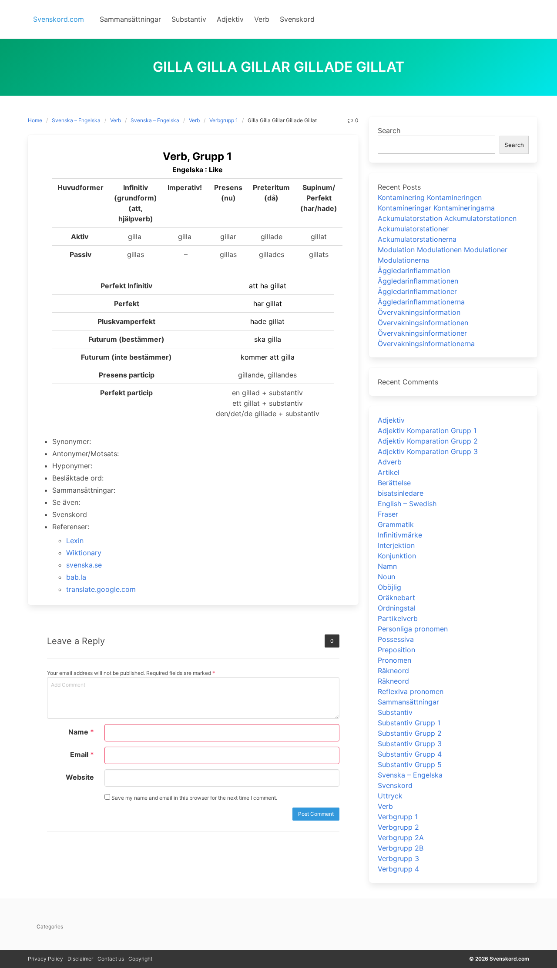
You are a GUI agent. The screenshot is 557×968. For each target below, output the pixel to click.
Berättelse (394, 482)
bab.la (76, 577)
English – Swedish (407, 503)
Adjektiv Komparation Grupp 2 (428, 441)
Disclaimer (80, 958)
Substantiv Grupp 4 (410, 754)
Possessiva (396, 639)
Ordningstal (397, 608)
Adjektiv (391, 420)
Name (81, 732)
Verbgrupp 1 (223, 120)
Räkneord (393, 670)
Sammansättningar (408, 702)
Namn (387, 566)
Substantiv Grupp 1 (409, 722)
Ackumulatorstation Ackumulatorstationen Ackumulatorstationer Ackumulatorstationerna (447, 229)
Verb (115, 120)
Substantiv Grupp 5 (410, 764)
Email (82, 754)
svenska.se (84, 565)
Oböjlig (389, 587)
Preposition (396, 649)
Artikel (388, 472)
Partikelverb (398, 618)
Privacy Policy (45, 958)
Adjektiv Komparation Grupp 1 (427, 430)
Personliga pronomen (413, 628)
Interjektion (396, 545)
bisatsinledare (400, 493)
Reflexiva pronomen (410, 691)
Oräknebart (396, 597)
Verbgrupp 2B (400, 848)
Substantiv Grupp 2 (410, 733)
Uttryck (390, 795)
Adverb (390, 461)
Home (35, 120)
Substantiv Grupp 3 (410, 743)
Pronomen (394, 660)
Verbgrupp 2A (401, 837)
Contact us (110, 958)
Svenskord (395, 785)
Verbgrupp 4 (398, 869)
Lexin (75, 540)
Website (80, 777)
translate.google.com (101, 589)
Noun (386, 576)
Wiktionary (83, 552)
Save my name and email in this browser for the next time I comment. (193, 797)
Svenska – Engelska (76, 120)
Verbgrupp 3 (398, 858)
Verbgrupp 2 (398, 827)
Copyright (140, 958)
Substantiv (395, 712)
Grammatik (396, 524)
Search (389, 130)
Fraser (388, 514)
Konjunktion (397, 555)
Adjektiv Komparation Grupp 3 (428, 451)
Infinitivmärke (400, 535)
